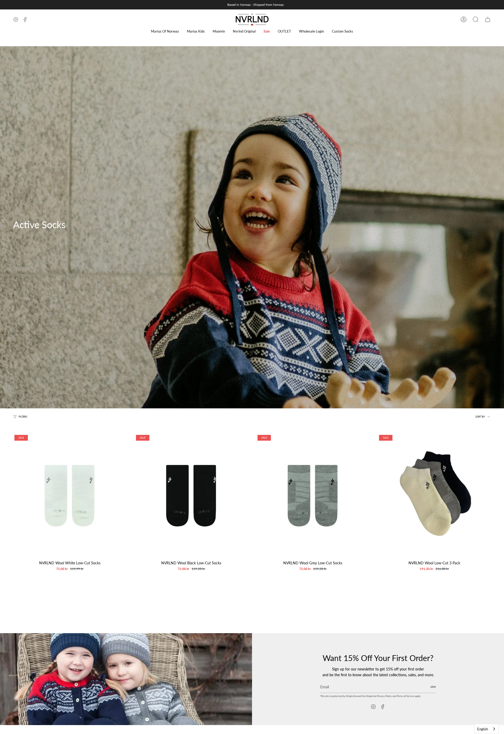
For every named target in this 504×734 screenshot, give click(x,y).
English (482, 729)
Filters (23, 416)
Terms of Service (405, 695)
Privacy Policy (384, 695)
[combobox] (486, 729)
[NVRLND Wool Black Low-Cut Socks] (191, 496)
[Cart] (488, 19)
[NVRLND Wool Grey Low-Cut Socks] (312, 496)
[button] (165, 31)
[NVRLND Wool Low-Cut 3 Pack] (434, 496)
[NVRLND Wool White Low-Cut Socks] (69, 496)
